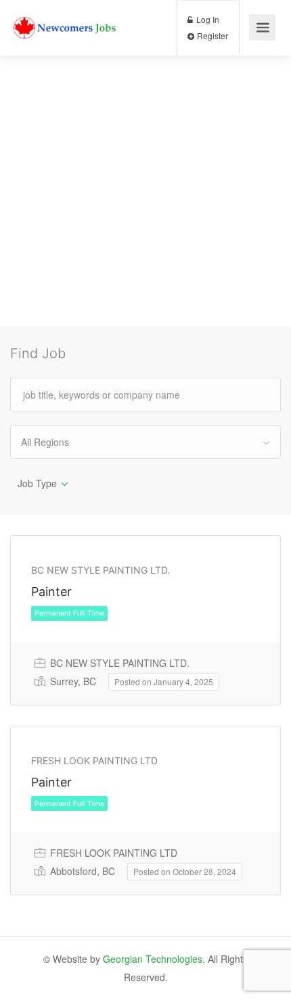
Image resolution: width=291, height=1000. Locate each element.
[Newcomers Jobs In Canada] (66, 17)
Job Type (37, 483)
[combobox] (145, 442)
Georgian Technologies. (154, 959)
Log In (206, 19)
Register (211, 35)
